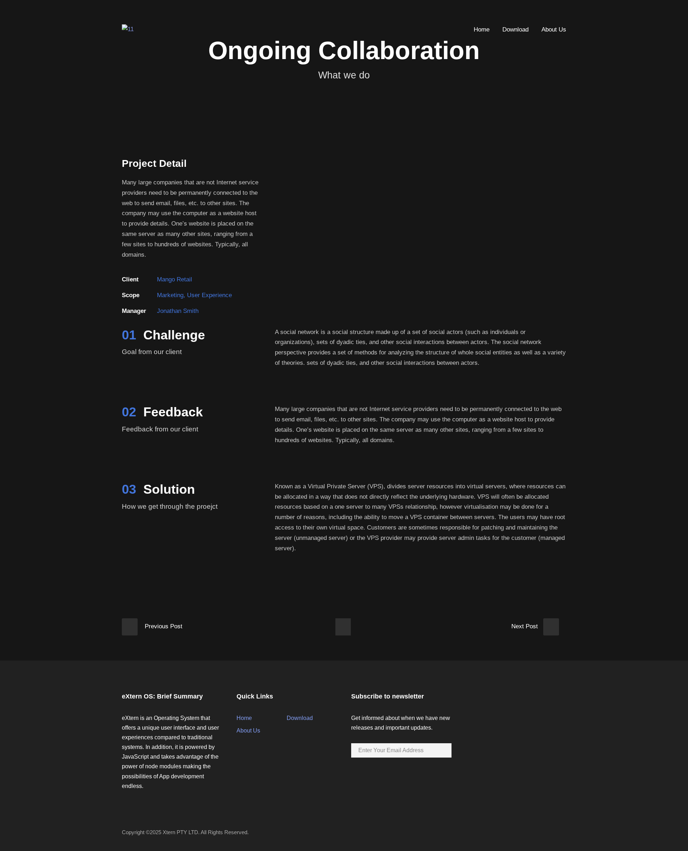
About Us (553, 29)
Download (515, 29)
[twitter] (551, 12)
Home (481, 29)
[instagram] (564, 12)
